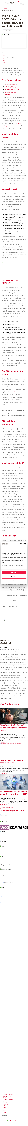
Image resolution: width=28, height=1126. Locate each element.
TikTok (4, 1110)
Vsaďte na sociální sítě (10, 92)
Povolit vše (14, 572)
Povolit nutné (14, 581)
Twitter (4, 1107)
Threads (5, 1109)
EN (22, 1)
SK (25, 1)
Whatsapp (5, 1098)
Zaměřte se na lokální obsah (12, 89)
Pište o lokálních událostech (11, 91)
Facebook (5, 1104)
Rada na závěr (8, 94)
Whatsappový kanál (8, 1099)
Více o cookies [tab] (22, 548)
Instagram (5, 1106)
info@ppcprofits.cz (7, 1096)
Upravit (13, 576)
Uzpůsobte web (9, 86)
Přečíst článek (3, 742)
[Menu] (23, 4)
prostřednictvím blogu (16, 392)
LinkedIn (5, 1102)
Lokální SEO (7, 31)
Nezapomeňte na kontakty (11, 88)
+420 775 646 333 (8, 1095)
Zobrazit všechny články (7, 807)
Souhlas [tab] (5, 548)
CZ (18, 1)
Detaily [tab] (13, 548)
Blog (10, 9)
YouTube (5, 1112)
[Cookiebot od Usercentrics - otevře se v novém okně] (20, 544)
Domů (5, 9)
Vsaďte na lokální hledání (11, 85)
